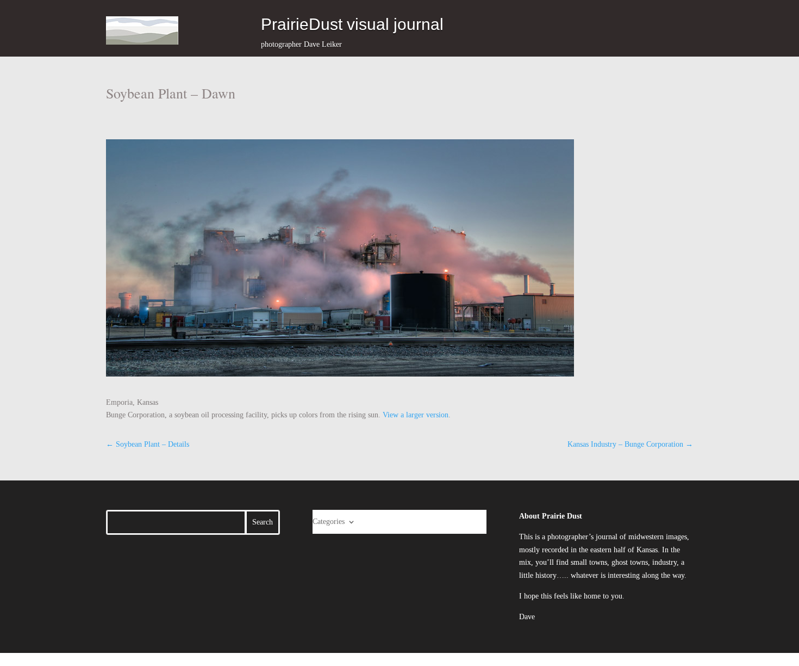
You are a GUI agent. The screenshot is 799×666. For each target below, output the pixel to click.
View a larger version (415, 415)
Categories (329, 521)
